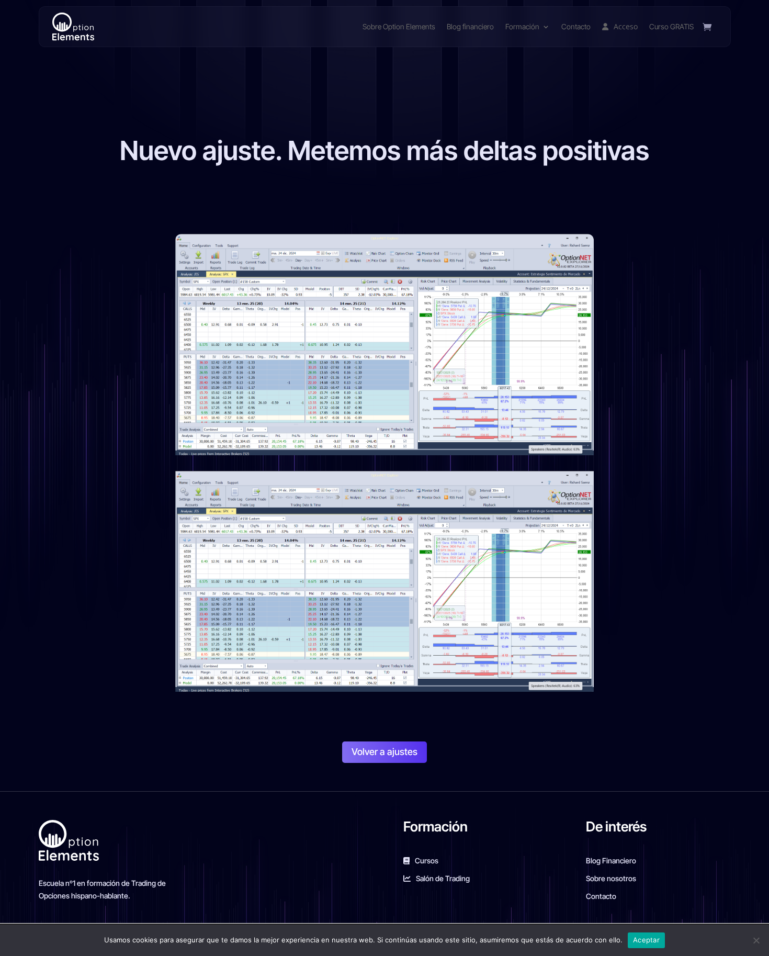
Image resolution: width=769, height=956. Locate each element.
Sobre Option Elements (399, 26)
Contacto (576, 26)
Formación (522, 26)
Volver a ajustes (384, 751)
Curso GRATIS (671, 26)
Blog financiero (470, 26)
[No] (756, 940)
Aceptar (646, 940)
